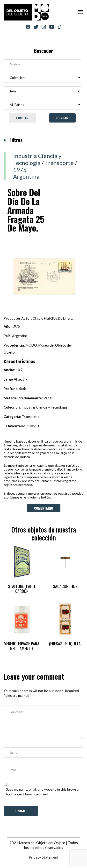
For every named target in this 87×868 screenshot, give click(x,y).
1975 (20, 169)
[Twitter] (36, 26)
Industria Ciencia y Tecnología (37, 159)
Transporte (59, 162)
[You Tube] (52, 26)
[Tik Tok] (59, 27)
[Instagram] (44, 26)
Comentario (43, 508)
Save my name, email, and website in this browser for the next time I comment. (43, 791)
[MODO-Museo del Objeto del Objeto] (26, 12)
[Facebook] (28, 26)
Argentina (26, 176)
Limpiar (22, 117)
